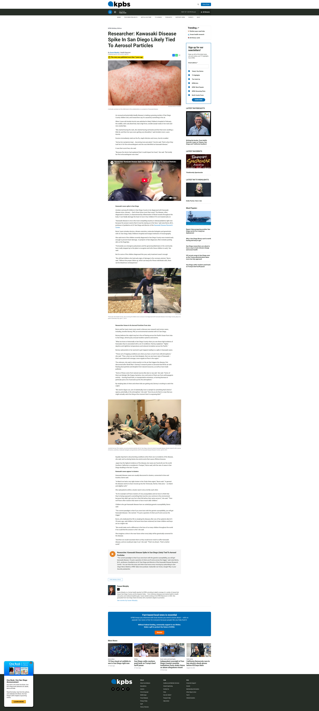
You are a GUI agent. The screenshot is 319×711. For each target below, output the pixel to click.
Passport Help (167, 698)
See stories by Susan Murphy (127, 600)
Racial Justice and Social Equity (167, 659)
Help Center (166, 701)
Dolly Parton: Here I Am (194, 201)
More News (112, 641)
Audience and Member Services (171, 683)
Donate (159, 632)
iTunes (160, 567)
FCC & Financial (144, 692)
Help (198, 17)
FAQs (164, 692)
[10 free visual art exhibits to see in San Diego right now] (120, 650)
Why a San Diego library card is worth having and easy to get (198, 239)
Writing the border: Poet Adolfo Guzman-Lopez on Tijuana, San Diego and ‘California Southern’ (196, 142)
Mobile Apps (143, 695)
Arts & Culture (146, 17)
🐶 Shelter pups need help (196, 31)
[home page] (119, 4)
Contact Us (166, 689)
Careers (142, 689)
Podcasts (168, 17)
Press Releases (144, 698)
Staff (141, 704)
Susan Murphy (114, 52)
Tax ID (187, 695)
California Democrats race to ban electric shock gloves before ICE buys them (198, 663)
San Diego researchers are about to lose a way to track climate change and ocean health (198, 248)
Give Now (206, 4)
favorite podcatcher (123, 569)
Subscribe (198, 100)
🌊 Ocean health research (196, 34)
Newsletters (143, 686)
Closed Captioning (168, 686)
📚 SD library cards (194, 38)
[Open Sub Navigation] (122, 17)
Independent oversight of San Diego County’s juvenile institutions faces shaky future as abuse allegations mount (172, 664)
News (119, 17)
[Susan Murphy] (111, 590)
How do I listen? (167, 695)
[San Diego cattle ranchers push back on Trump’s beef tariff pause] (146, 650)
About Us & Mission (145, 683)
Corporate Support (191, 683)
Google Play (167, 567)
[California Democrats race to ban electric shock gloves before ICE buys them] (198, 650)
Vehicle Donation (190, 698)
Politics (136, 659)
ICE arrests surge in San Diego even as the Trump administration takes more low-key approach (198, 257)
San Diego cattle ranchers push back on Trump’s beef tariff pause (198, 265)
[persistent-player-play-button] (110, 12)
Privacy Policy (143, 701)
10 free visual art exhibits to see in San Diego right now (119, 662)
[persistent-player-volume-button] (115, 12)
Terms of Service (144, 707)
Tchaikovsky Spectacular (194, 172)
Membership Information (192, 689)
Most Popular (191, 208)
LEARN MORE (19, 702)
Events (190, 17)
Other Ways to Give (191, 692)
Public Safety (189, 659)
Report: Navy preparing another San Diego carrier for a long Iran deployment (198, 231)
